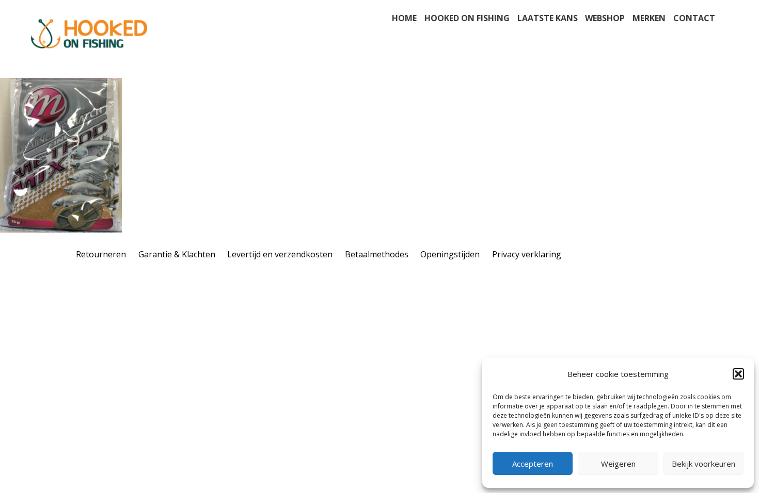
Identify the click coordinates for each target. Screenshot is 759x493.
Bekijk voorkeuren (703, 463)
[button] (738, 374)
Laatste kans (547, 18)
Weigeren (618, 463)
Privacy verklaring (526, 254)
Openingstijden (450, 254)
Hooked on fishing (467, 18)
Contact (694, 18)
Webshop (605, 18)
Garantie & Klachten (176, 254)
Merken (649, 18)
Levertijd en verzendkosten (280, 254)
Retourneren (101, 254)
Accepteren (532, 463)
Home (404, 18)
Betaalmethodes (376, 254)
